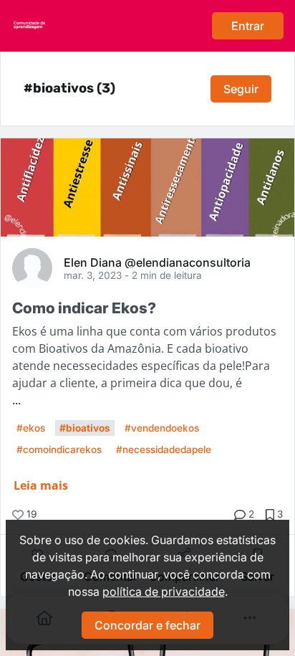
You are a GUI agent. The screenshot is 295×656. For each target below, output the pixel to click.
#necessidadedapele (163, 449)
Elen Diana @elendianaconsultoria (157, 261)
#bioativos (84, 428)
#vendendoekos (162, 428)
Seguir (240, 89)
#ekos (30, 428)
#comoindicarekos (59, 449)
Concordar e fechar (147, 625)
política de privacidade (163, 591)
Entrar (247, 26)
